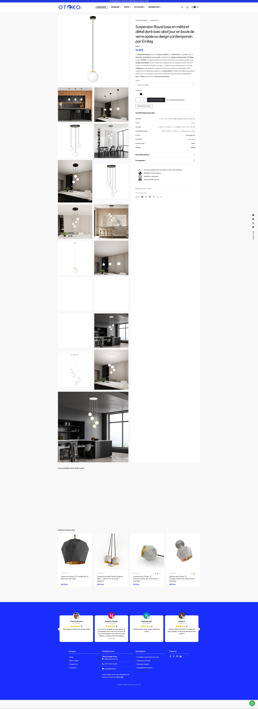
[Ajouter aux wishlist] (86, 482)
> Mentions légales (142, 664)
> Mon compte (74, 661)
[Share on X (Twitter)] (142, 197)
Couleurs (138, 90)
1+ (195, 514)
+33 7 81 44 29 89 (110, 664)
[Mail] (157, 197)
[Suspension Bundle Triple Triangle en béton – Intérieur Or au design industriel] (111, 551)
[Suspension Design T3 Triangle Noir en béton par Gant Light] (75, 552)
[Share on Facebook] (146, 197)
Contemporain (190, 135)
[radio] (137, 94)
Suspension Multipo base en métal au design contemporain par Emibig (73, 519)
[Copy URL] (161, 197)
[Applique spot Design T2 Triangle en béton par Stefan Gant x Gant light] (183, 551)
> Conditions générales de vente (147, 657)
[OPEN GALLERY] (93, 50)
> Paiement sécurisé (143, 661)
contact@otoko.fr (110, 669)
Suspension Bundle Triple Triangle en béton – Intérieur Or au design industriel (110, 578)
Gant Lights (64, 573)
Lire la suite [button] (76, 639)
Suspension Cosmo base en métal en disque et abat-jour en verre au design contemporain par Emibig (182, 519)
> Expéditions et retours (144, 668)
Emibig (193, 147)
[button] (198, 629)
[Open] (198, 7)
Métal (193, 143)
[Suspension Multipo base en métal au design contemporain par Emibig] (75, 494)
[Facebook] (170, 656)
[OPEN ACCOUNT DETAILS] (187, 7)
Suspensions (154, 20)
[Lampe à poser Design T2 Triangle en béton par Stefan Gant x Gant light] (147, 551)
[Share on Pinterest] (154, 197)
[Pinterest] (177, 656)
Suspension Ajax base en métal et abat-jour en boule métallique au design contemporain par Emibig (109, 519)
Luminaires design (141, 20)
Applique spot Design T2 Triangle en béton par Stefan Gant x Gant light (182, 578)
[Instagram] (174, 656)
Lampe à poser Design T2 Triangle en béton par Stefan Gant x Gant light (146, 578)
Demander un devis (144, 106)
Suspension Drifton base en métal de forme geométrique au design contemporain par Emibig (147, 519)
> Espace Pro (73, 664)
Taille (137, 80)
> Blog (71, 657)
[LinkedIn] (181, 656)
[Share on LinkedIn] (150, 197)
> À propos (72, 668)
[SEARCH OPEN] (182, 7)
